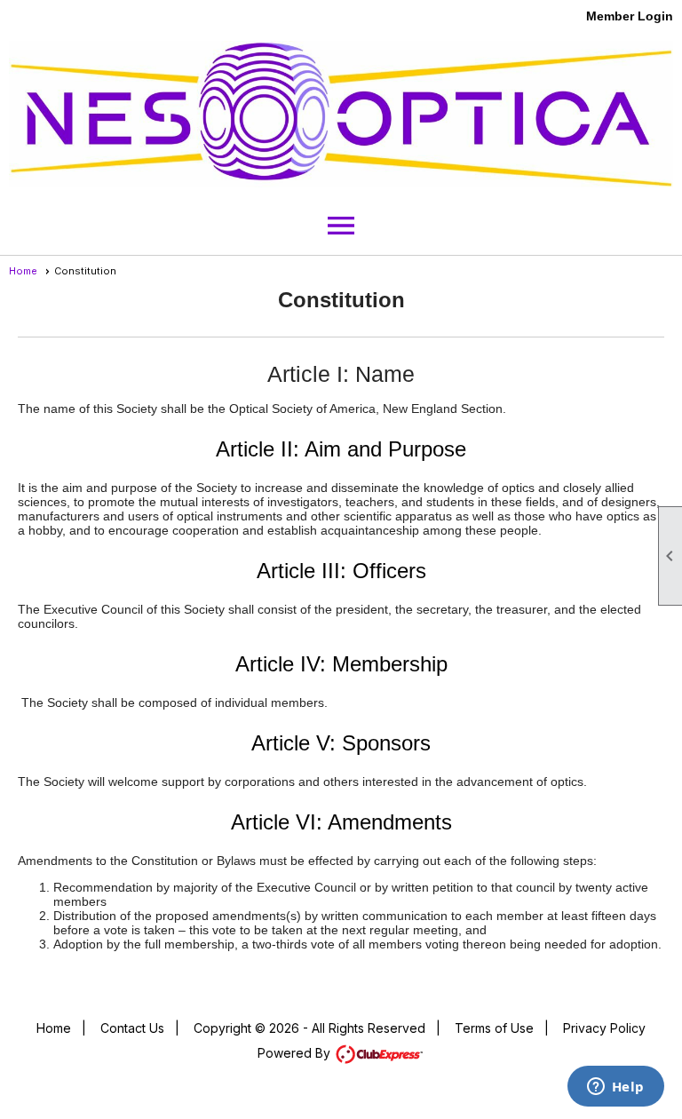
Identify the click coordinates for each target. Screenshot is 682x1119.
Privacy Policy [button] (604, 1028)
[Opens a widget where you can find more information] (615, 1088)
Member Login (629, 16)
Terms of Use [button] (494, 1028)
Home (23, 271)
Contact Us (132, 1028)
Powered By (296, 1052)
